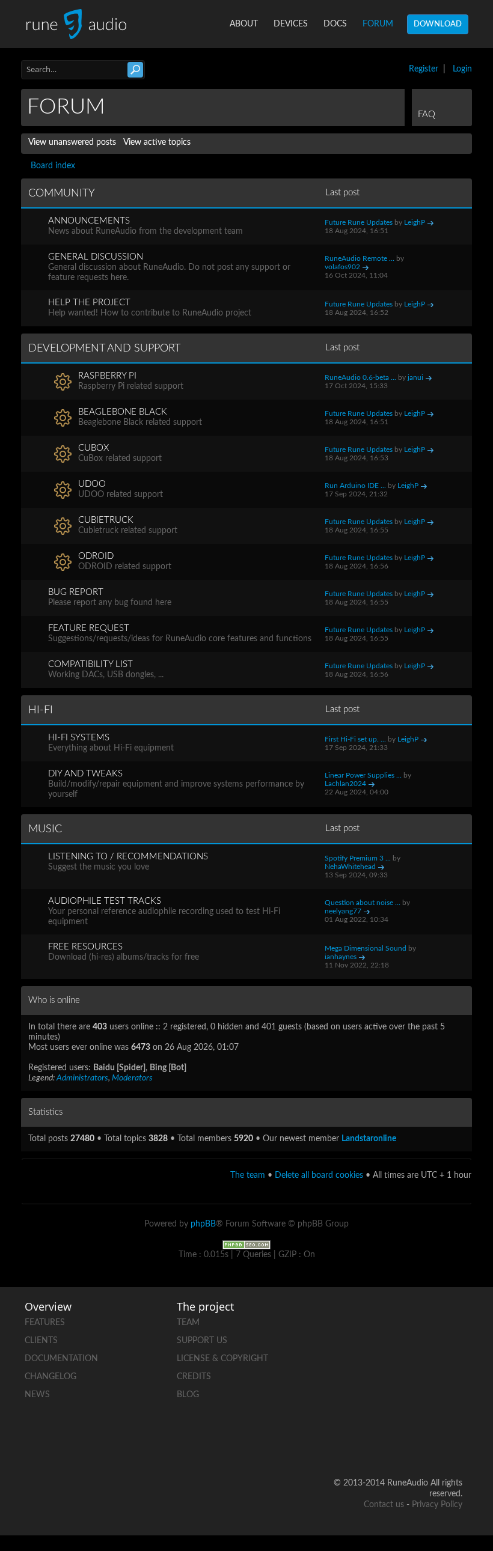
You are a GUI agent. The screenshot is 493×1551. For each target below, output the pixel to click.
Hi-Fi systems (78, 737)
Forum (378, 24)
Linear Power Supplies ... (363, 775)
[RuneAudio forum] (407, 1403)
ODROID (96, 556)
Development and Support (104, 348)
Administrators (82, 1078)
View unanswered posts (72, 142)
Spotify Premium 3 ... (358, 858)
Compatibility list (90, 664)
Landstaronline (368, 1139)
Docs (335, 24)
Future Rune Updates (359, 222)
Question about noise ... (362, 902)
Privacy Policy (437, 1505)
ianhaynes (341, 956)
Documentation (61, 1358)
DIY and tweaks (85, 773)
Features (45, 1322)
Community (61, 193)
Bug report (75, 592)
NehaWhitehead (350, 866)
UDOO (92, 484)
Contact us (384, 1505)
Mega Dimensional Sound (365, 948)
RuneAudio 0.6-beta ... (360, 377)
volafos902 (342, 266)
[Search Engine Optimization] (246, 1244)
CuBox (93, 448)
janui (415, 377)
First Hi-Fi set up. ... (355, 739)
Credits (194, 1377)
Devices (291, 24)
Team (188, 1322)
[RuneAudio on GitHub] (407, 1320)
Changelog (50, 1377)
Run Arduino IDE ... (355, 485)
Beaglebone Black (122, 411)
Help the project (89, 302)
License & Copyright (222, 1358)
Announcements (89, 220)
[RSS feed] (452, 1403)
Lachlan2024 (345, 783)
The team (247, 1175)
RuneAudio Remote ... (359, 258)
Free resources (85, 946)
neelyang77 (343, 911)
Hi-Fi (40, 710)
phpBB (203, 1224)
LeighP (414, 222)
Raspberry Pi (107, 375)
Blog (188, 1395)
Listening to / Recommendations (128, 856)
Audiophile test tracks (104, 901)
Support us (202, 1340)
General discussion (95, 256)
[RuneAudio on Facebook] (452, 1320)
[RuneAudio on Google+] (452, 1361)
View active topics (157, 142)
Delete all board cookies (319, 1175)
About (244, 24)
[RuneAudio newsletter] (452, 1444)
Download (438, 24)
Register (423, 69)
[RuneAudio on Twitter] (407, 1361)
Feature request (88, 628)
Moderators (132, 1078)
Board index (53, 166)
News (37, 1395)
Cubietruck (105, 520)
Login (462, 69)
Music (45, 829)
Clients (41, 1340)
